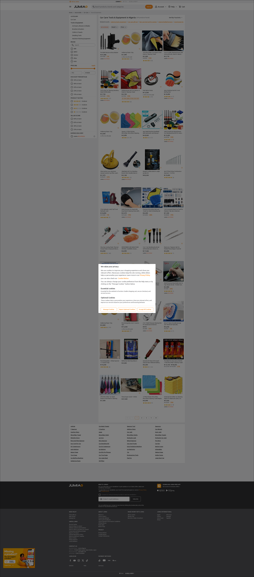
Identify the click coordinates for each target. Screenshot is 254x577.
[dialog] (127, 288)
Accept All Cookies (145, 309)
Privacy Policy (145, 275)
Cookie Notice (123, 278)
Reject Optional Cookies (127, 309)
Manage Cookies (108, 309)
